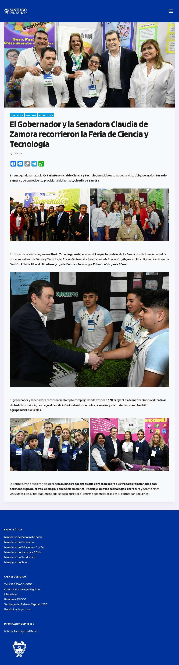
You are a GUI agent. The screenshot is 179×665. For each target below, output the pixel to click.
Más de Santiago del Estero (21, 631)
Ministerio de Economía (19, 542)
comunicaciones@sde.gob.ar (22, 589)
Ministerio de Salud (16, 562)
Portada (31, 115)
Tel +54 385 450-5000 (18, 584)
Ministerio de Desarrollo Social (23, 537)
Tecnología (46, 115)
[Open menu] (171, 11)
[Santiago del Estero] (15, 11)
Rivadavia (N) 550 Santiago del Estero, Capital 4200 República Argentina (25, 604)
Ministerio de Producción (20, 557)
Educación (16, 115)
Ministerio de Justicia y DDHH (22, 552)
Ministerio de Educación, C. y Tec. (24, 547)
